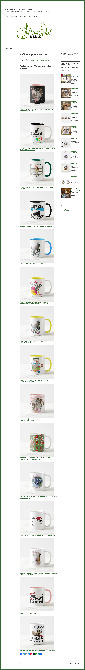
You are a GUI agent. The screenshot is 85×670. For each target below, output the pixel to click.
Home (6, 16)
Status (6, 54)
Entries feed (64, 209)
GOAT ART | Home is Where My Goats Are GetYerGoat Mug (37, 110)
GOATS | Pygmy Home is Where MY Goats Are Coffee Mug (38, 497)
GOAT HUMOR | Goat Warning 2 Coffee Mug (38, 535)
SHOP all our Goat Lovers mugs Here (34, 60)
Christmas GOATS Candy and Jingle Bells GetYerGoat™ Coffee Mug (37, 458)
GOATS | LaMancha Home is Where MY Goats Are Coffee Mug (38, 573)
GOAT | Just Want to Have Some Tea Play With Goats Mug (37, 380)
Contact (35, 16)
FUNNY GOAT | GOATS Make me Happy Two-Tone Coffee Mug (37, 149)
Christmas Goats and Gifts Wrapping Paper (75, 190)
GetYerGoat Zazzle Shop (16, 16)
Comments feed (65, 210)
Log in (63, 208)
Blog (30, 16)
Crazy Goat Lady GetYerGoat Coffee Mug (37, 651)
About (25, 16)
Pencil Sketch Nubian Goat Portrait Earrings (75, 177)
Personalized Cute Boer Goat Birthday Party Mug (37, 188)
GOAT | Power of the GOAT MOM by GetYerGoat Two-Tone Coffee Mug (34, 303)
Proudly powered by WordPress (24, 663)
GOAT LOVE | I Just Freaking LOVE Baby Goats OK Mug (36, 264)
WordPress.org (65, 211)
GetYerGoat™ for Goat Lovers (18, 9)
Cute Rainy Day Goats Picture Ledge (74, 102)
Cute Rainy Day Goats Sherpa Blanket (74, 127)
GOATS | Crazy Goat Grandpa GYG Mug (36, 226)
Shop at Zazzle (64, 55)
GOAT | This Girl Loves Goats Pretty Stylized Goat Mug (35, 612)
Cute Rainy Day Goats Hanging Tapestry (74, 90)
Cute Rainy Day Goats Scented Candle (74, 165)
